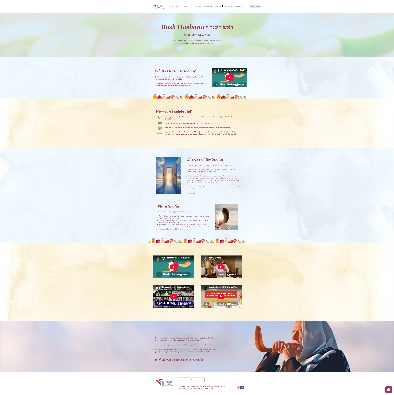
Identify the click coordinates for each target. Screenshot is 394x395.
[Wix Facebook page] (242, 387)
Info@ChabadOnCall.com (195, 388)
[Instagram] (239, 387)
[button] (197, 6)
